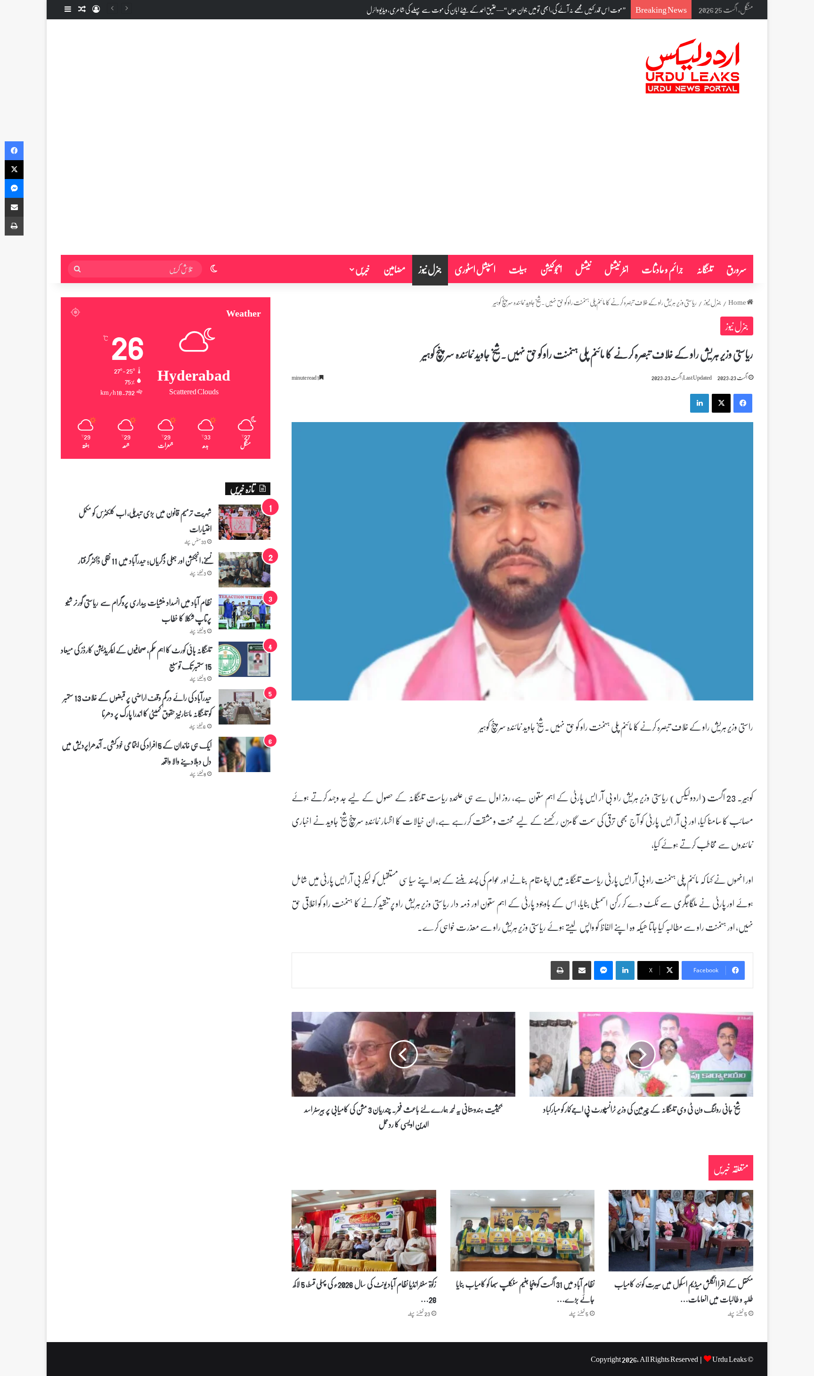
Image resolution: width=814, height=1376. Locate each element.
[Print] (560, 970)
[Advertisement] (407, 184)
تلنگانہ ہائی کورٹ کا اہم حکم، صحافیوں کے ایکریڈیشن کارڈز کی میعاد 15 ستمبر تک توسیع (136, 658)
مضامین (394, 269)
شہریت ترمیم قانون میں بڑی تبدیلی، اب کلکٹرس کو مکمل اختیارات (145, 520)
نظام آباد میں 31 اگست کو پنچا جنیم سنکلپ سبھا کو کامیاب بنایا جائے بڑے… (525, 1291)
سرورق (736, 269)
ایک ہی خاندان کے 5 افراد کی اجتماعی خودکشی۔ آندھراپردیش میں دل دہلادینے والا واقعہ (137, 753)
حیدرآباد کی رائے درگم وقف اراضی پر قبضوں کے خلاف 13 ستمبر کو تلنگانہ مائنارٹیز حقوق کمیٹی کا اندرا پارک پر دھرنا (137, 705)
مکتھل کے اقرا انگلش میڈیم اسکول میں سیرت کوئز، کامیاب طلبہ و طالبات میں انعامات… (683, 1291)
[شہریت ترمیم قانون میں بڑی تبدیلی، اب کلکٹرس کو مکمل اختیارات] (244, 522)
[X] (721, 403)
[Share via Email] (581, 970)
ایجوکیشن (551, 269)
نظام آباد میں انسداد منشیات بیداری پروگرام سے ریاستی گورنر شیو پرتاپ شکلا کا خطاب (138, 610)
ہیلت (518, 269)
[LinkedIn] (699, 403)
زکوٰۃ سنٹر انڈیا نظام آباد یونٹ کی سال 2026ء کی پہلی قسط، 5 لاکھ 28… (364, 1291)
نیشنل (583, 269)
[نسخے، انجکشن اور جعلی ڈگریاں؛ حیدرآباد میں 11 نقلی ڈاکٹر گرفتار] (244, 569)
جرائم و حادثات (663, 269)
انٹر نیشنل (616, 269)
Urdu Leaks (729, 1359)
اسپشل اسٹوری (475, 269)
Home (737, 301)
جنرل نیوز (430, 269)
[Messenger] (603, 970)
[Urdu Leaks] (694, 66)
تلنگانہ (705, 269)
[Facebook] (742, 403)
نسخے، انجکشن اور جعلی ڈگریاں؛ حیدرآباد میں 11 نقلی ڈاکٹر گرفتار (145, 560)
